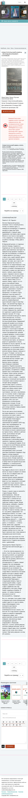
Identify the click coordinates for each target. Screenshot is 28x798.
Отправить (10, 746)
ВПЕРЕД (14, 206)
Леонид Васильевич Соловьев (14, 103)
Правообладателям (12, 791)
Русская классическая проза (10, 98)
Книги (7, 97)
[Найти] (24, 2)
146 (14, 202)
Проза (11, 97)
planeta (4, 2)
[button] (3, 721)
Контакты (4, 791)
